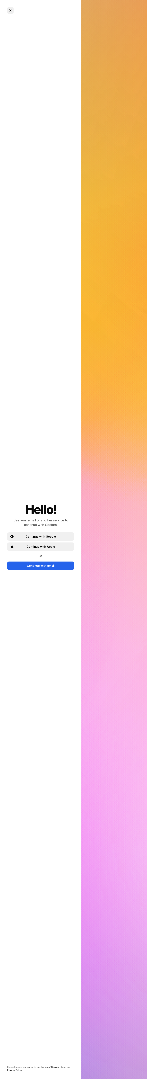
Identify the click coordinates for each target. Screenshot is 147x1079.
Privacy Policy (14, 1070)
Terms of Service (50, 1067)
